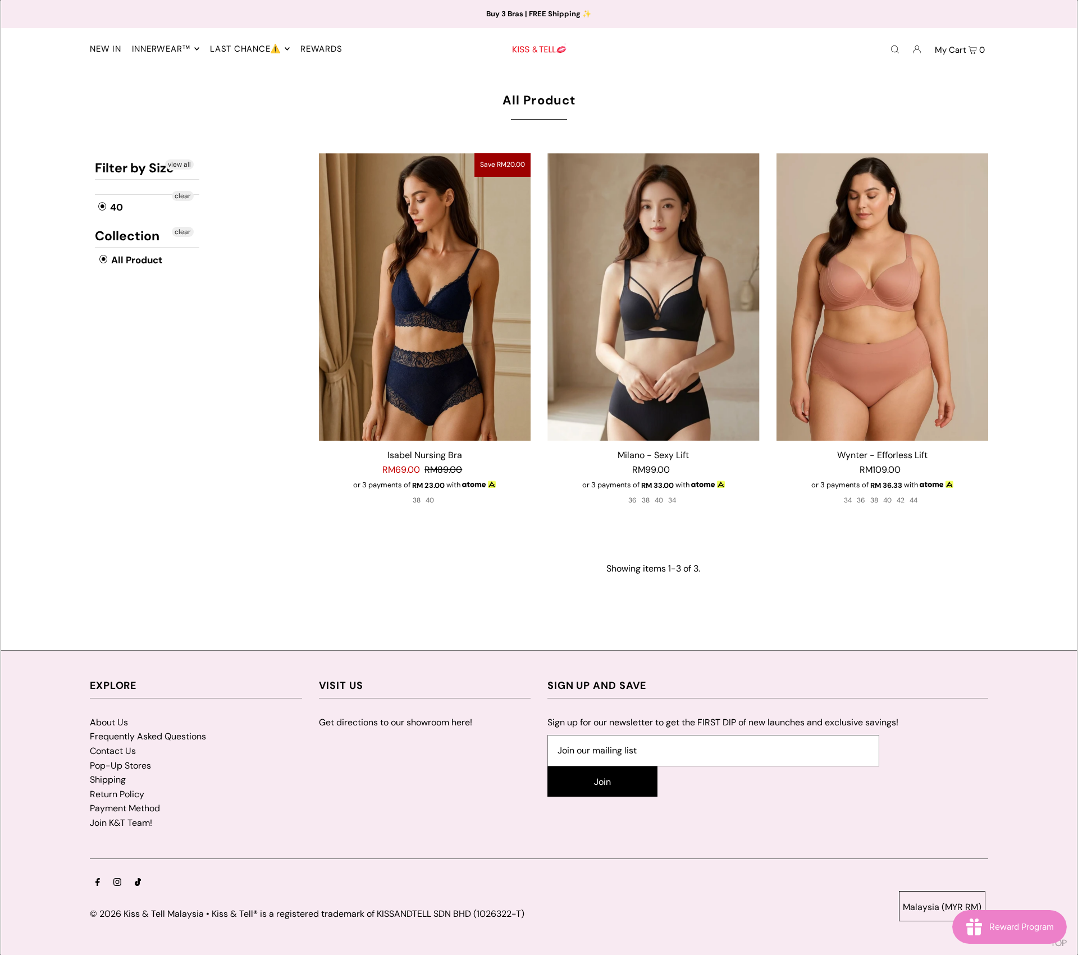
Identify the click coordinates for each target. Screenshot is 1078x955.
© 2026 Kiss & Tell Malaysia (147, 914)
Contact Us (113, 751)
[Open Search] (895, 48)
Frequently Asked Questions (148, 736)
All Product (135, 260)
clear (183, 195)
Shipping (108, 779)
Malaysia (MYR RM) (942, 907)
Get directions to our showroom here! (395, 722)
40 (115, 207)
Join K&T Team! (121, 823)
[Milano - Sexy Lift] (653, 297)
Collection (127, 235)
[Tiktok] (138, 883)
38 (417, 500)
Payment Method (125, 808)
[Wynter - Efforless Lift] (882, 297)
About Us (109, 722)
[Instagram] (117, 883)
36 (632, 500)
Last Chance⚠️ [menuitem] (245, 48)
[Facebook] (97, 883)
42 (901, 500)
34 (672, 500)
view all (179, 164)
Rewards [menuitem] (321, 48)
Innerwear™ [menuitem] (161, 48)
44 (913, 500)
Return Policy (117, 794)
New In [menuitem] (105, 48)
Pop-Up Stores (120, 765)
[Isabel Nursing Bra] (425, 297)
